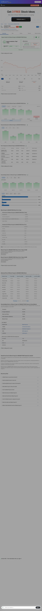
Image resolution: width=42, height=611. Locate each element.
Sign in (38, 607)
